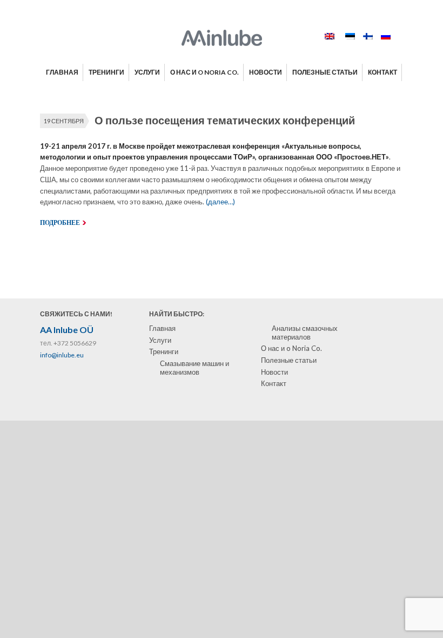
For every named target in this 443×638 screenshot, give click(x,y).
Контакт (273, 383)
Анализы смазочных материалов (305, 332)
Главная (162, 328)
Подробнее (60, 222)
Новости (274, 372)
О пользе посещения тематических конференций (225, 120)
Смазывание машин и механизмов (194, 367)
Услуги (160, 340)
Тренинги (163, 351)
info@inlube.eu (62, 355)
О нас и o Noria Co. (291, 348)
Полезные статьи (289, 360)
